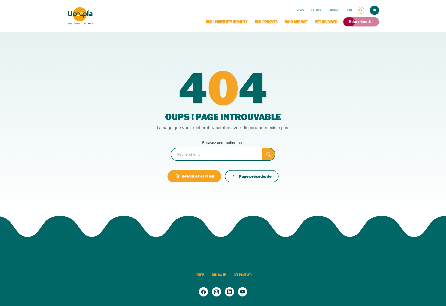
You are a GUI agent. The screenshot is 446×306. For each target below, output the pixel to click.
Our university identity (227, 21)
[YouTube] (242, 291)
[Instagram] (216, 291)
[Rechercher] (360, 10)
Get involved (326, 21)
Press (200, 275)
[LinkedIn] (229, 291)
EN (374, 10)
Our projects (266, 21)
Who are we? (296, 21)
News (300, 10)
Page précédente (255, 176)
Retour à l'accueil (197, 176)
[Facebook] (203, 291)
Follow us (219, 275)
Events (316, 10)
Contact (334, 10)
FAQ (349, 10)
